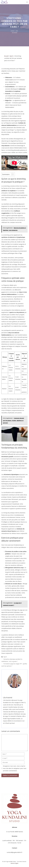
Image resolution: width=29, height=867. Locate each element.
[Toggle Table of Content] (11, 174)
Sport (11, 56)
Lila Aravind (14, 32)
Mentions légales (14, 863)
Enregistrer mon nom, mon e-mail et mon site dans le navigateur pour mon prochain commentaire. (14, 768)
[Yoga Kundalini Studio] (4, 2)
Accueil (6, 56)
